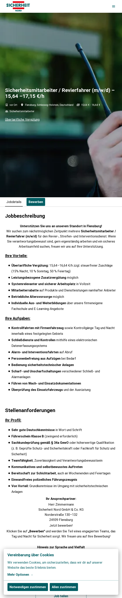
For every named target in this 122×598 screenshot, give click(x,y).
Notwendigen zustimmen (28, 587)
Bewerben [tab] (36, 202)
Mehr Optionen (18, 574)
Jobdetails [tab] (13, 202)
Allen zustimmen (64, 587)
